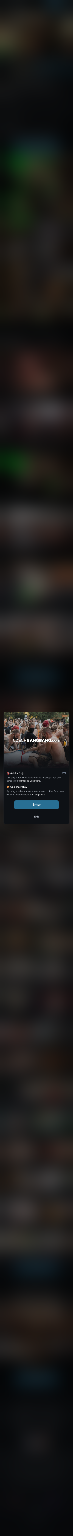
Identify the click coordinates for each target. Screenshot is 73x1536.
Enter (36, 804)
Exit (36, 816)
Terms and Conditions (29, 780)
